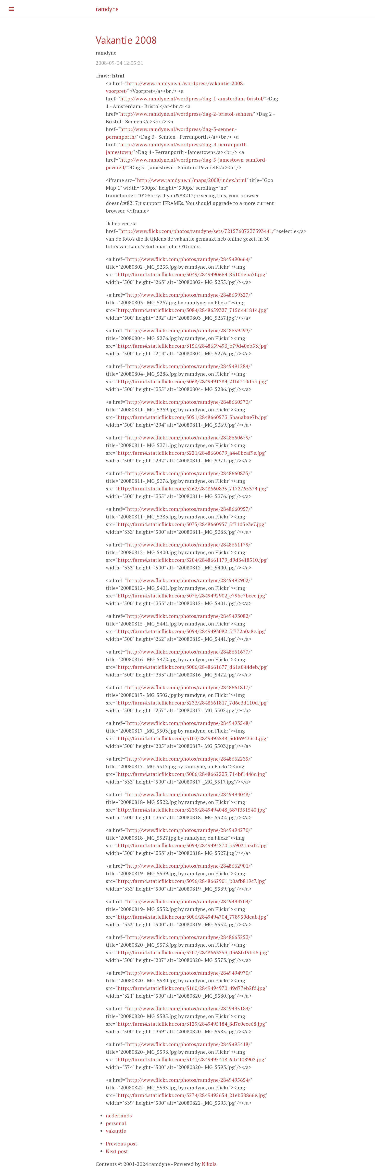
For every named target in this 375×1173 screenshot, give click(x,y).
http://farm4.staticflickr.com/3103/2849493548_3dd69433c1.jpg (192, 738)
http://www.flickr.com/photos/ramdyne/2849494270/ (188, 830)
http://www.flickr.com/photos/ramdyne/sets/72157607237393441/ (197, 231)
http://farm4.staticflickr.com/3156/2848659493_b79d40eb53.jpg (192, 345)
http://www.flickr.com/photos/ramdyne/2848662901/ (188, 865)
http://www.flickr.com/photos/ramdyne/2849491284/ (188, 366)
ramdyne (107, 9)
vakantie (116, 1130)
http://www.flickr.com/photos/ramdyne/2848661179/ (188, 544)
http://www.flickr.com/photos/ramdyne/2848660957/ (188, 508)
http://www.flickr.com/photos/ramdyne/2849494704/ (188, 901)
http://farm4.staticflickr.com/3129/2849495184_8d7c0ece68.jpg (191, 1023)
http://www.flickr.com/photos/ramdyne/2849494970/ (188, 972)
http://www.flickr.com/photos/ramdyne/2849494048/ (188, 794)
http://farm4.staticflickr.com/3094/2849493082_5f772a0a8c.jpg (191, 631)
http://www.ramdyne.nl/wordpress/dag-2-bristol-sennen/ (187, 113)
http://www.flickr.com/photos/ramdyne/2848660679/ (188, 437)
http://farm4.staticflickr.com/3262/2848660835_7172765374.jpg (192, 488)
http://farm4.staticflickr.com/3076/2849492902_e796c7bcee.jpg (191, 595)
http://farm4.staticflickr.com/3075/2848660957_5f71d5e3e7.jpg (191, 524)
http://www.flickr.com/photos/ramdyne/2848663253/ (188, 937)
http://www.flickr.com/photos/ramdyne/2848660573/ (188, 401)
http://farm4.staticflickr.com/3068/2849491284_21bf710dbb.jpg (192, 381)
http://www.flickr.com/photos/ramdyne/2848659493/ (188, 330)
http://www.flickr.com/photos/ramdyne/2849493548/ (188, 723)
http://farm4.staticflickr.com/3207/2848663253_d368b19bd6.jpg (192, 952)
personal (116, 1123)
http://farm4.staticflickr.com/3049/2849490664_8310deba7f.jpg (191, 274)
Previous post (121, 1143)
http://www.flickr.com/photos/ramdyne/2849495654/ (188, 1079)
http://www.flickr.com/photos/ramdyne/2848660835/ (188, 473)
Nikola (209, 1164)
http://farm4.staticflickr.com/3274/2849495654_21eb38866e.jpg (192, 1095)
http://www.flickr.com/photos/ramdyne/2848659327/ (188, 294)
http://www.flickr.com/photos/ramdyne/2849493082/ (188, 615)
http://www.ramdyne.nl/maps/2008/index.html (191, 180)
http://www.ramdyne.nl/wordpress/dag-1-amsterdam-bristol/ (192, 98)
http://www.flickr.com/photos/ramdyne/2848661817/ (188, 687)
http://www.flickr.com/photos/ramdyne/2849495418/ (188, 1044)
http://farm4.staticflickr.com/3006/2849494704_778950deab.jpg (192, 916)
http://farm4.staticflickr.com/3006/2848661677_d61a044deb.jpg (192, 666)
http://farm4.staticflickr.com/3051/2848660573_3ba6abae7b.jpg (192, 417)
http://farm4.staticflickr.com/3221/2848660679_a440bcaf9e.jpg (191, 452)
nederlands (119, 1115)
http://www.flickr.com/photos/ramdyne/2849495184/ (188, 1008)
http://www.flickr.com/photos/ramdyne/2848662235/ (188, 758)
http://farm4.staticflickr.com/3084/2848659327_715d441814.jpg (192, 310)
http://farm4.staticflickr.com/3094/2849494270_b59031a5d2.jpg (192, 845)
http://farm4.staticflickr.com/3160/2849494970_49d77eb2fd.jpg (191, 988)
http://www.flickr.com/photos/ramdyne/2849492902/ (188, 580)
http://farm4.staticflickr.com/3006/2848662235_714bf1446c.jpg (191, 774)
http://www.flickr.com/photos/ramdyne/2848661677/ (188, 651)
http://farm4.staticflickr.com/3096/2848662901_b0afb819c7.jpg (191, 881)
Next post (117, 1151)
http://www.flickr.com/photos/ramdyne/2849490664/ (188, 259)
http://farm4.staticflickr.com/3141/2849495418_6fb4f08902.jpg (191, 1059)
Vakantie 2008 (126, 40)
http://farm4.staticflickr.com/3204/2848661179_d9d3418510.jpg (192, 559)
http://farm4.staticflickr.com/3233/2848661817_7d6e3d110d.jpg (192, 702)
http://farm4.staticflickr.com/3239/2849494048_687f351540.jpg (191, 809)
